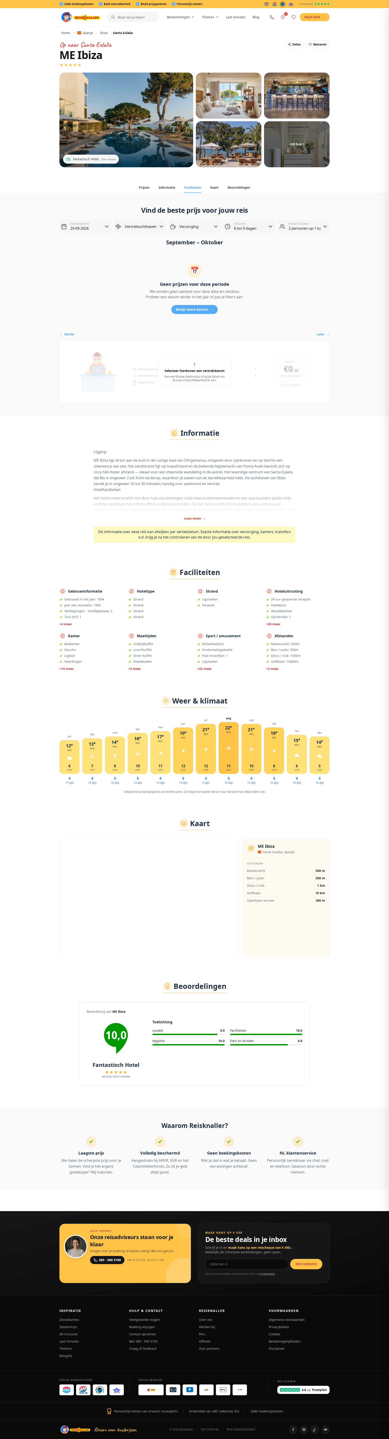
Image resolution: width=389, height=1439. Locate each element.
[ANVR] (266, 4)
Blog (256, 17)
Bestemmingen (178, 17)
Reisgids (65, 1356)
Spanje (88, 33)
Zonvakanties (69, 1320)
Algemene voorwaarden (287, 1320)
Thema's (208, 17)
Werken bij (207, 1327)
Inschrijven (306, 1264)
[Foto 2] (228, 96)
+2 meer (134, 669)
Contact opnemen (142, 1334)
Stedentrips (68, 1327)
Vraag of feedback (142, 1348)
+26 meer (273, 624)
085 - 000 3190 (110, 1260)
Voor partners (209, 1348)
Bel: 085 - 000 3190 (143, 1341)
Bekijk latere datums (194, 309)
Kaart (214, 187)
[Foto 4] (228, 144)
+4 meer (65, 624)
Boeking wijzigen (142, 1327)
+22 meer (204, 669)
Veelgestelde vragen (144, 1320)
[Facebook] (293, 1429)
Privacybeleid (279, 1327)
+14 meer (66, 669)
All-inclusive (68, 1334)
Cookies (274, 1334)
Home (65, 33)
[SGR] (274, 4)
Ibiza (104, 33)
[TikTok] (315, 1429)
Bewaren (320, 44)
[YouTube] (325, 1429)
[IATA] (291, 4)
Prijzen (144, 187)
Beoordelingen (239, 187)
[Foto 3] (297, 96)
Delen (296, 44)
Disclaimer (277, 1348)
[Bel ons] (271, 17)
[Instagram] (304, 1429)
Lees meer (194, 518)
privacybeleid (267, 1273)
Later (323, 334)
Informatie (166, 187)
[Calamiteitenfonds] (283, 4)
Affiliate (204, 1341)
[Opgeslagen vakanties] (293, 17)
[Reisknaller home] (80, 17)
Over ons (206, 1320)
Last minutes (235, 17)
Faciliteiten (192, 187)
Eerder (67, 334)
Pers (202, 1334)
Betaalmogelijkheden (285, 1341)
